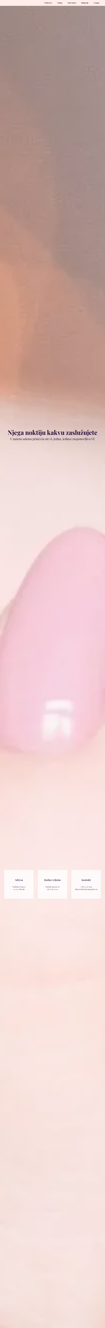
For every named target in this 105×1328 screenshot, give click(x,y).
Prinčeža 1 (48, 3)
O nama (96, 3)
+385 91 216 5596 (86, 887)
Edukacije (85, 3)
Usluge (60, 3)
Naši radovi (71, 3)
